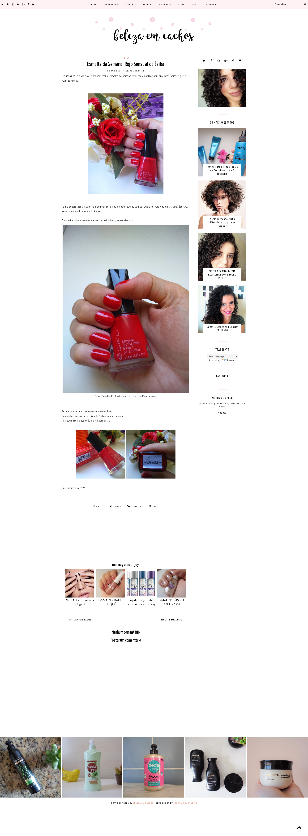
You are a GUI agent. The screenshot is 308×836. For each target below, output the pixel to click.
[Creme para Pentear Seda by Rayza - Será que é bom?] (92, 797)
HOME (93, 4)
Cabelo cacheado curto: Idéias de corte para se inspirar (222, 222)
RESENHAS (212, 4)
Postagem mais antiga (171, 620)
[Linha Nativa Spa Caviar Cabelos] (215, 797)
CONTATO (131, 4)
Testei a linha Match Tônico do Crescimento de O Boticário (222, 170)
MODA (181, 4)
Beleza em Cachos (143, 803)
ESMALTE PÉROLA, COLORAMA (171, 602)
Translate (231, 360)
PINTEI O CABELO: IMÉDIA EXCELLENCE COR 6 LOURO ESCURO (222, 275)
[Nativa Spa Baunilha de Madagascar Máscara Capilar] (277, 797)
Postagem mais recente (80, 620)
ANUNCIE (147, 4)
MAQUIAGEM (165, 4)
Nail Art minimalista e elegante (80, 602)
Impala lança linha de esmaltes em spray (141, 602)
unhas (125, 58)
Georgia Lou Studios (185, 803)
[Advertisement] (126, 534)
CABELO (195, 4)
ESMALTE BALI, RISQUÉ (110, 602)
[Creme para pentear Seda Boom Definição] (153, 797)
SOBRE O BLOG (111, 4)
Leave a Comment (135, 71)
